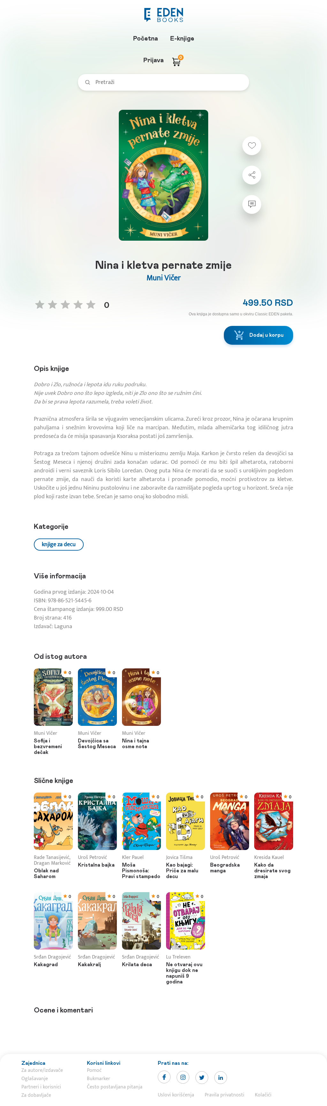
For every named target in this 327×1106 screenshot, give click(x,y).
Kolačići (263, 1095)
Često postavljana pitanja (114, 1087)
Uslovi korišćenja (176, 1095)
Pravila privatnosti (224, 1095)
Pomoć (94, 1070)
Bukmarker (98, 1078)
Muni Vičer (164, 278)
